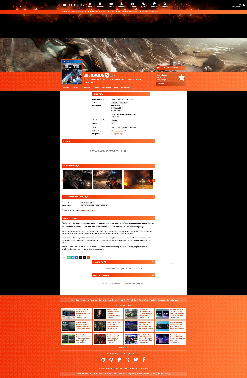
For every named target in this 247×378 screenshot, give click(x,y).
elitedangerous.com (117, 131)
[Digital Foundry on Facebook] (143, 360)
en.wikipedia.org (116, 134)
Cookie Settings (172, 300)
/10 (167, 77)
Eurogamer (130, 374)
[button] (153, 180)
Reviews (75, 88)
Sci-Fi (119, 127)
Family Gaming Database (87, 210)
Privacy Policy (132, 300)
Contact (122, 300)
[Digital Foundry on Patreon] (119, 360)
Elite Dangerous (95, 75)
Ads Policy (153, 300)
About (77, 300)
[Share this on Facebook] (76, 257)
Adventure (115, 102)
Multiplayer (132, 127)
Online (125, 127)
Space (113, 127)
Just (153, 374)
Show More (123, 347)
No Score (161, 84)
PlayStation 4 (94, 79)
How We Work (92, 300)
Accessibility (106, 88)
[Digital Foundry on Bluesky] (135, 360)
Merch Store (113, 300)
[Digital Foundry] (73, 5)
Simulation (123, 102)
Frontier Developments (117, 79)
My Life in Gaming (164, 374)
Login (233, 6)
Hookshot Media (130, 368)
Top (71, 300)
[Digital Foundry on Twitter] (127, 360)
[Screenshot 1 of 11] (77, 179)
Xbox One (115, 120)
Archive (162, 300)
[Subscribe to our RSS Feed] (103, 360)
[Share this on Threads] (84, 257)
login (126, 283)
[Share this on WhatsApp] (69, 257)
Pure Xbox (108, 374)
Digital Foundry (108, 368)
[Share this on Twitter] (80, 257)
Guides (96, 88)
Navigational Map (86, 202)
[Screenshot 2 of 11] (107, 179)
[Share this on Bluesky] (72, 257)
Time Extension (119, 374)
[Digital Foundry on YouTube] (111, 360)
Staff (83, 300)
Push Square (98, 374)
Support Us (103, 300)
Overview (66, 88)
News (116, 88)
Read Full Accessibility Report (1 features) (93, 206)
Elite (113, 124)
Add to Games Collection (169, 68)
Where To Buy (126, 88)
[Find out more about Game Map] (94, 202)
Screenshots (86, 88)
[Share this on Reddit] (88, 257)
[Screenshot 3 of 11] (138, 179)
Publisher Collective (143, 374)
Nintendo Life (87, 374)
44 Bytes (145, 368)
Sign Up (238, 6)
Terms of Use (143, 300)
